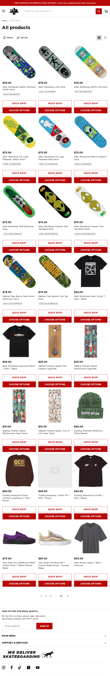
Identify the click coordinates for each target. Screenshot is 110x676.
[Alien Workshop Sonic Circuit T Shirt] (91, 271)
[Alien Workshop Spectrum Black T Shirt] (19, 341)
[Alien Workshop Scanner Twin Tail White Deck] (91, 201)
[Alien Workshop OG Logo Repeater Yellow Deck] (19, 132)
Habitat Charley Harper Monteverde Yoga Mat (85, 367)
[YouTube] (37, 667)
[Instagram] (3, 667)
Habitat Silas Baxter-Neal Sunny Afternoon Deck (19, 297)
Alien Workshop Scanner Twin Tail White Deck (89, 227)
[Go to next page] (68, 596)
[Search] (99, 11)
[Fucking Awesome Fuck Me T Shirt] (91, 470)
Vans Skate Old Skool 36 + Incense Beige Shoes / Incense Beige (53, 565)
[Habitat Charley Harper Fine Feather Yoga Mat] (55, 341)
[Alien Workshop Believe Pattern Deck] (91, 132)
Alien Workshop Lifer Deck (51, 87)
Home (4, 20)
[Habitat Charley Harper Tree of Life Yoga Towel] (55, 406)
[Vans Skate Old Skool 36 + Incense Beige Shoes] (55, 538)
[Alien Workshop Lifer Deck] (55, 62)
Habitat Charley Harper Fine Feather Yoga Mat (52, 367)
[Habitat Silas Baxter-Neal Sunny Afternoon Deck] (19, 271)
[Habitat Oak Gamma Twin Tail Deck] (55, 271)
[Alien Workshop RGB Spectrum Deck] (19, 201)
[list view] (105, 38)
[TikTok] (19, 667)
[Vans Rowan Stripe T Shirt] (91, 538)
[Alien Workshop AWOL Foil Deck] (91, 62)
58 (61, 596)
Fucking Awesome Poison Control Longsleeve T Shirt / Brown (17, 498)
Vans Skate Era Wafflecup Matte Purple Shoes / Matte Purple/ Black (19, 565)
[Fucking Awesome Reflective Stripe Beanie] (91, 406)
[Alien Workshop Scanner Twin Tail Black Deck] (55, 201)
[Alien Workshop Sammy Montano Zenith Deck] (19, 62)
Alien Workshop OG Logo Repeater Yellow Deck (15, 158)
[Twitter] (28, 667)
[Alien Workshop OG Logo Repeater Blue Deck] (55, 132)
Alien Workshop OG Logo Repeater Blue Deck (51, 158)
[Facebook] (12, 667)
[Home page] (14, 11)
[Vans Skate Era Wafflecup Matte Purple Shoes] (19, 538)
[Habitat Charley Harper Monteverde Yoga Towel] (19, 406)
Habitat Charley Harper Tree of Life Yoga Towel (54, 432)
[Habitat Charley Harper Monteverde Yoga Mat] (91, 341)
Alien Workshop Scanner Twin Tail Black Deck (53, 227)
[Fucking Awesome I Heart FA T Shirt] (55, 470)
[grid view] (99, 38)
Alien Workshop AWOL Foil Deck (90, 87)
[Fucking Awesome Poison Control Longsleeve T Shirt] (19, 470)
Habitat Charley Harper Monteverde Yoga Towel (15, 432)
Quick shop (19, 103)
